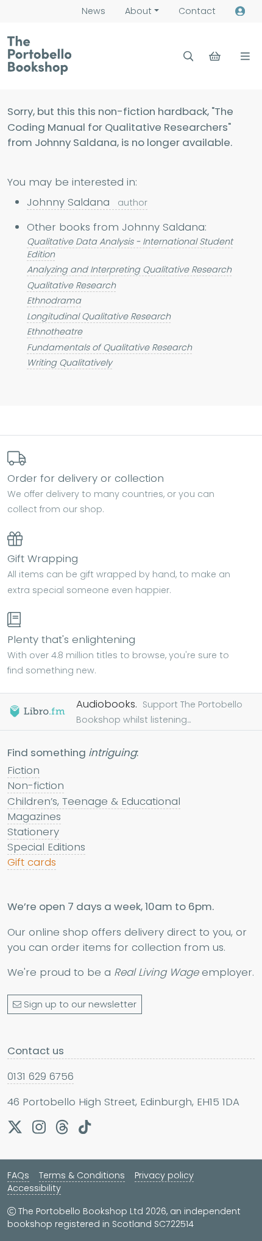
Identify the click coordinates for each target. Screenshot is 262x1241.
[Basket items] (216, 56)
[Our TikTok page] (85, 1126)
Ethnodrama (54, 300)
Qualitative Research (71, 285)
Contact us (35, 1050)
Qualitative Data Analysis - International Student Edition (130, 247)
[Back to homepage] (39, 55)
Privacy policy (164, 1175)
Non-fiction (35, 785)
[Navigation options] (243, 56)
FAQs (18, 1175)
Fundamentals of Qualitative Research (109, 347)
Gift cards (31, 862)
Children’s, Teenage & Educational (93, 801)
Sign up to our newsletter (80, 1004)
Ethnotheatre (54, 331)
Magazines (34, 816)
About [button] (138, 11)
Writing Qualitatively (69, 362)
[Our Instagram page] (39, 1126)
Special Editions (46, 846)
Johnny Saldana (87, 202)
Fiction (23, 770)
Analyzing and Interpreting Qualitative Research (129, 269)
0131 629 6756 (40, 1076)
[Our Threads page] (62, 1126)
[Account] (240, 11)
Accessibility (34, 1188)
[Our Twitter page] (15, 1126)
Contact (197, 11)
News (93, 11)
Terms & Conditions (82, 1175)
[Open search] (188, 56)
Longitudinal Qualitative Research (99, 316)
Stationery (33, 831)
